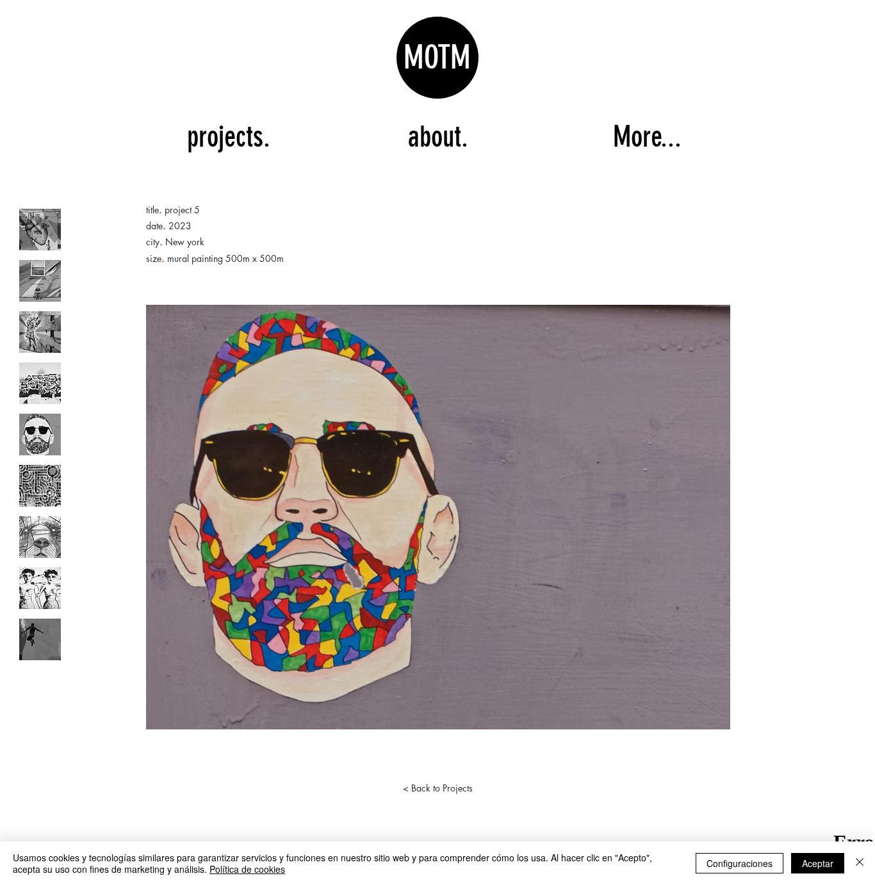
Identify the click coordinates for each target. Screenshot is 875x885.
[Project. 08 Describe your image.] (40, 588)
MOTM (437, 57)
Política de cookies (247, 869)
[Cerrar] (859, 863)
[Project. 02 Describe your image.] (40, 281)
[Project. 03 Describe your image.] (40, 332)
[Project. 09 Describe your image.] (40, 639)
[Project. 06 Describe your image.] (40, 486)
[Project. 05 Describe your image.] (40, 434)
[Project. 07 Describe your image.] (40, 537)
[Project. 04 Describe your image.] (40, 383)
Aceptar (817, 863)
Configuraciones (740, 863)
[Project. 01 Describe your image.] (40, 229)
